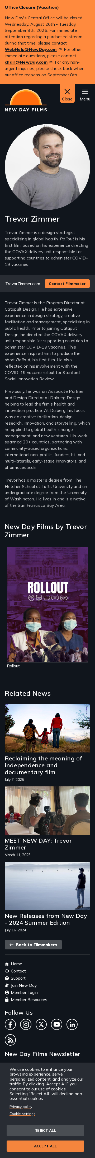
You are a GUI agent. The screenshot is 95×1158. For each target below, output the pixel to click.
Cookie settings (22, 1113)
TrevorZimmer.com (22, 283)
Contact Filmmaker (67, 283)
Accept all (45, 1146)
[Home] (26, 100)
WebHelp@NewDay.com (31, 49)
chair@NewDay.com (26, 62)
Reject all (45, 1130)
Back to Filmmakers (36, 944)
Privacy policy (21, 1106)
